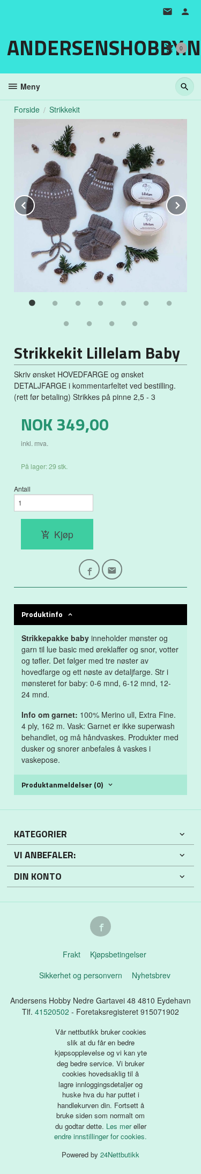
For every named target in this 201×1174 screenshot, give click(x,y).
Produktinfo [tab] (42, 614)
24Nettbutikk (119, 1154)
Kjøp (63, 534)
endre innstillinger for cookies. (100, 1136)
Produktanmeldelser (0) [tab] (62, 784)
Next (186, 203)
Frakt (71, 954)
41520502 (53, 1011)
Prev (34, 203)
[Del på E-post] (112, 569)
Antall (22, 488)
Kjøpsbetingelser (118, 954)
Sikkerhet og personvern (80, 975)
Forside (27, 109)
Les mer (119, 1126)
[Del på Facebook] (89, 569)
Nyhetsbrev (151, 975)
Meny (29, 86)
